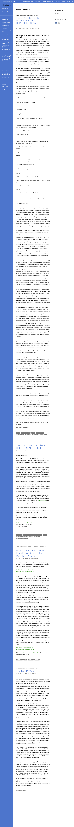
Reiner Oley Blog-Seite (9, 2)
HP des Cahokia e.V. (66, 1)
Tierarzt (37, 659)
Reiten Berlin (19, 536)
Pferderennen (42, 500)
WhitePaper (4, 34)
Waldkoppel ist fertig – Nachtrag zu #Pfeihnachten (6, 46)
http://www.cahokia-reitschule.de (24, 522)
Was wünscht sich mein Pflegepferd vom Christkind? (6, 72)
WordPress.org (5, 89)
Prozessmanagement (27, 442)
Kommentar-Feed (5, 88)
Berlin (18, 432)
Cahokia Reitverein (26, 432)
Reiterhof (37, 536)
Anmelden (4, 84)
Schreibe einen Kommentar (33, 28)
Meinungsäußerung (21, 15)
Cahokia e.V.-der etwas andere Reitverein (33, 534)
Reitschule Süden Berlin (22, 538)
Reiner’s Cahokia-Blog (48, 1)
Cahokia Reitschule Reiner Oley (31, 652)
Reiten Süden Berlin (28, 536)
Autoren (4, 14)
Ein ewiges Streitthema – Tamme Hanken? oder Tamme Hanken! (31, 553)
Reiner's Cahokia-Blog (32, 15)
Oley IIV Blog (57, 1)
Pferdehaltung (20, 434)
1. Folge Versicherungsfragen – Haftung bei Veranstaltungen (6, 55)
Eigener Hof (19, 442)
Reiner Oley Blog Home (28, 1)
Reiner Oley (28, 434)
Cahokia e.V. (19, 534)
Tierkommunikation (42, 434)
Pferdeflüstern (40, 432)
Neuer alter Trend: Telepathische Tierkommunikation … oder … (29, 21)
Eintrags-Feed (5, 86)
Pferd (33, 432)
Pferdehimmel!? (25, 670)
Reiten (34, 434)
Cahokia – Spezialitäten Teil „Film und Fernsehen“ (31, 446)
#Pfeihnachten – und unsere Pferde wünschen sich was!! (6, 51)
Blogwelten (37, 1)
